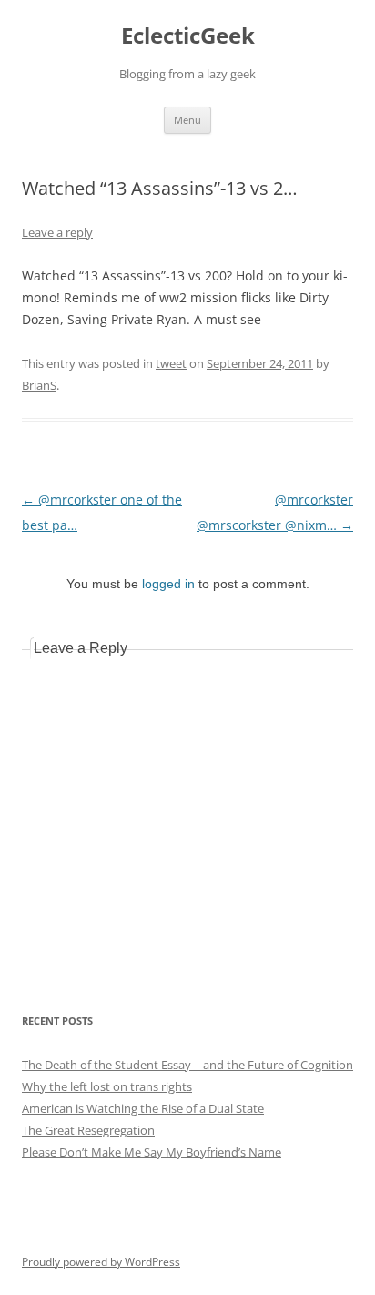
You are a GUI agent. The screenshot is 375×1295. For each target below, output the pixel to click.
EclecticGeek (188, 36)
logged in (168, 583)
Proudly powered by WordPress (101, 1262)
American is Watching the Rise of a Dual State (143, 1108)
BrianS (39, 385)
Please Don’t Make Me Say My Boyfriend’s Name (151, 1152)
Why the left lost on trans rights (107, 1086)
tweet (171, 363)
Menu (187, 120)
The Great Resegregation (88, 1130)
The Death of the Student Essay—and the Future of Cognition (187, 1064)
